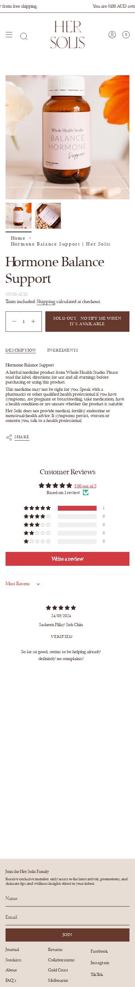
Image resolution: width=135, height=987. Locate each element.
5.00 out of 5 (85, 486)
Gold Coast (58, 970)
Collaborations (61, 960)
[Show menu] (9, 34)
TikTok (97, 974)
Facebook (99, 951)
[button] (38, 508)
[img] (61, 608)
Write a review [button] (67, 559)
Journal (12, 949)
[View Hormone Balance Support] (19, 216)
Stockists (13, 960)
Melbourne (58, 980)
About (11, 970)
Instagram (100, 962)
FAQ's (11, 980)
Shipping (46, 301)
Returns (55, 949)
